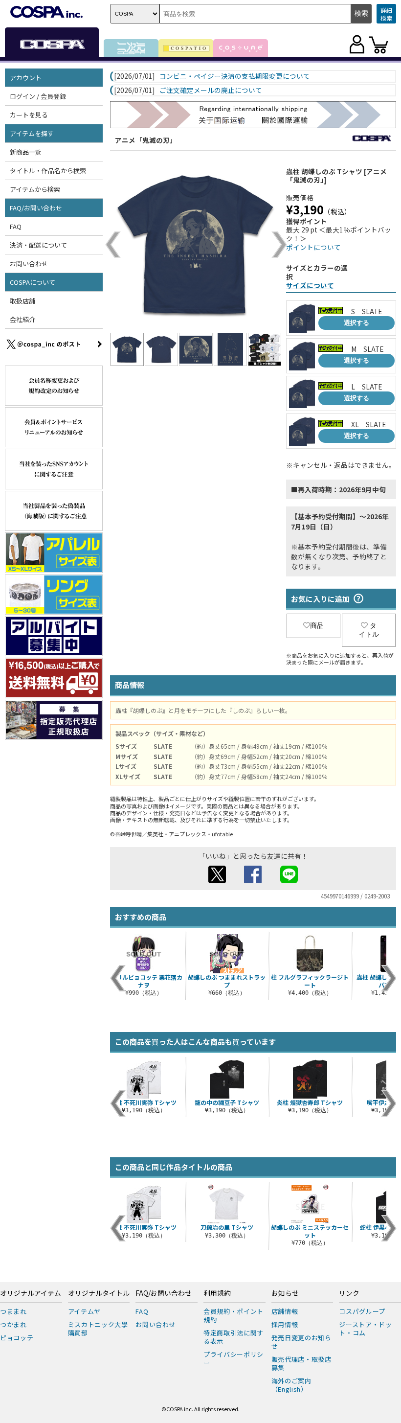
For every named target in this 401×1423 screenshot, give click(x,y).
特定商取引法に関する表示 (233, 1337)
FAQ (16, 226)
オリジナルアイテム (30, 1293)
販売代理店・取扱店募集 (301, 1363)
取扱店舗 (22, 300)
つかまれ (13, 1324)
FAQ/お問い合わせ (163, 1293)
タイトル (368, 629)
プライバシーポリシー (233, 1358)
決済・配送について (38, 245)
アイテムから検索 (35, 189)
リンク (349, 1293)
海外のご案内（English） (291, 1385)
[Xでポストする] (217, 880)
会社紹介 (22, 319)
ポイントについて (313, 247)
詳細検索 (386, 14)
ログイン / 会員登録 (38, 96)
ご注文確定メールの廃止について (210, 90)
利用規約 (217, 1293)
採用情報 (284, 1324)
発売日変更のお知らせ (301, 1342)
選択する (356, 322)
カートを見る (29, 114)
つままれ (13, 1311)
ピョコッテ (16, 1337)
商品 (317, 625)
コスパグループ (362, 1311)
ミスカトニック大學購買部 (98, 1328)
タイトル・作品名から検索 (48, 170)
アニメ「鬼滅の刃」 (146, 140)
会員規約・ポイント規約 (233, 1315)
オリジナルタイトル (99, 1293)
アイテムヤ (84, 1311)
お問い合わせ (29, 263)
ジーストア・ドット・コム (365, 1328)
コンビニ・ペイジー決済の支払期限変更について (234, 76)
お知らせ (285, 1293)
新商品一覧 (26, 152)
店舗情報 (284, 1311)
